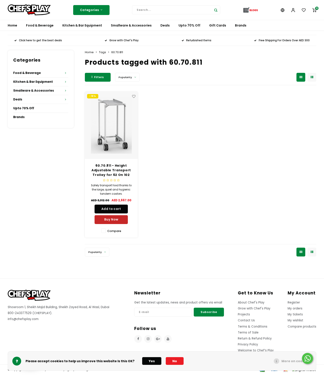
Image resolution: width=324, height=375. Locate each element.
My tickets (295, 314)
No (174, 361)
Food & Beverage (40, 25)
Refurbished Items (198, 40)
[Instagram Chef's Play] (148, 339)
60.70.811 (117, 52)
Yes (152, 361)
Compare (114, 231)
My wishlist (295, 320)
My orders (295, 308)
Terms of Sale (248, 332)
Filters (99, 77)
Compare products (302, 326)
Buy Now (111, 219)
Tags (102, 52)
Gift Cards (217, 25)
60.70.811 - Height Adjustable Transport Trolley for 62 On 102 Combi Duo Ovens (111, 170)
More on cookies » (296, 361)
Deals (165, 25)
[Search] (215, 10)
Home (12, 25)
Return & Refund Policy (255, 338)
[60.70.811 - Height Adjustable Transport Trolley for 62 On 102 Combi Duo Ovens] (111, 125)
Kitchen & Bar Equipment (82, 25)
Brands (240, 25)
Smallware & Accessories (131, 25)
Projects (244, 314)
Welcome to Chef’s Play (256, 350)
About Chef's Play (251, 302)
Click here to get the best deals (40, 40)
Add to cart (111, 209)
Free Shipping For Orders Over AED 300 (284, 40)
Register (294, 302)
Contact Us (246, 320)
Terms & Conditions (252, 326)
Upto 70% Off (189, 25)
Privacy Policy (248, 344)
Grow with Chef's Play (124, 40)
